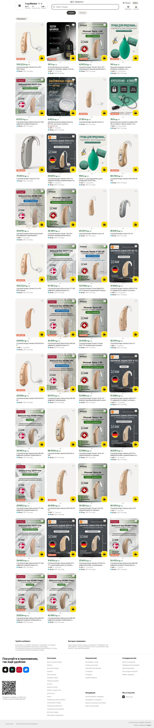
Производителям (128, 668)
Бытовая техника (53, 668)
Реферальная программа (130, 665)
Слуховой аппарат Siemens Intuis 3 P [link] (122, 343)
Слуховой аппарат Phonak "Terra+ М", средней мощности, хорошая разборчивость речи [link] (91, 454)
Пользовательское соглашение (27, 724)
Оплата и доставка (91, 665)
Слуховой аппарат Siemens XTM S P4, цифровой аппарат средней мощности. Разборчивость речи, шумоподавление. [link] (61, 179)
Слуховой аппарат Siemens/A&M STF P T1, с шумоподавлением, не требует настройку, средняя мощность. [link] (61, 564)
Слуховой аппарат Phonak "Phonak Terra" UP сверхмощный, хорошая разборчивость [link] (91, 344)
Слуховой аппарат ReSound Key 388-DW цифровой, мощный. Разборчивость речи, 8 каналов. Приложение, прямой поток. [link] (61, 619)
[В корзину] (42, 58)
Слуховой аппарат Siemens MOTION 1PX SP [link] (61, 509)
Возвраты (88, 674)
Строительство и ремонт (55, 709)
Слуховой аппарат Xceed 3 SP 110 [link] (121, 233)
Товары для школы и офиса (56, 699)
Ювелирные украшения (55, 715)
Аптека (49, 684)
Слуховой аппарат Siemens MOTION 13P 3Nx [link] (123, 179)
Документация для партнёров (95, 703)
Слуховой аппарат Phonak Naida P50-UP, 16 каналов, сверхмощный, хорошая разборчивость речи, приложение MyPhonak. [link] (92, 289)
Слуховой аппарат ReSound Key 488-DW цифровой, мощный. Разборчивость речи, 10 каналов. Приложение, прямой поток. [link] (123, 564)
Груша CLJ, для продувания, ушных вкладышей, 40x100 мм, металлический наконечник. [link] (91, 179)
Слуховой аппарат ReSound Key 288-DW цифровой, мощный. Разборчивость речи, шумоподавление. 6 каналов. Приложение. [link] (30, 619)
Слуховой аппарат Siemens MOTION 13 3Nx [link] (61, 454)
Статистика (9, 724)
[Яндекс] (148, 725)
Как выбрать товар (91, 662)
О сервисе (89, 671)
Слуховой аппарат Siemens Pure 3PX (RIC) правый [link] (28, 289)
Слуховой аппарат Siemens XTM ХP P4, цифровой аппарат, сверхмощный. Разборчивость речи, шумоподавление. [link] (92, 564)
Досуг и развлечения (54, 662)
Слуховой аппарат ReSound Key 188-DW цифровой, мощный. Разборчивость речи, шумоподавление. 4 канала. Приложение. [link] (29, 454)
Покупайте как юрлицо (93, 668)
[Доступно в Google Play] (12, 672)
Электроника (51, 674)
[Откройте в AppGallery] (19, 672)
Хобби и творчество (54, 690)
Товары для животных (54, 706)
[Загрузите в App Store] (5, 672)
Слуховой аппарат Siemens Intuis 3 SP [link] (123, 508)
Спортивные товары (54, 703)
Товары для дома (53, 681)
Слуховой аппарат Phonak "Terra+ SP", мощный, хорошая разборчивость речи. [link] (92, 399)
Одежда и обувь (52, 678)
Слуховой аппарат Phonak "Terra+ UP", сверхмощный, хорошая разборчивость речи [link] (92, 68)
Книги (49, 696)
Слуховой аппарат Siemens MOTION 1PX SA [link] (30, 399)
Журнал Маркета (91, 678)
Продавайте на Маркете (93, 700)
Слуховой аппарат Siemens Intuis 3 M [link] (91, 233)
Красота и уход (52, 687)
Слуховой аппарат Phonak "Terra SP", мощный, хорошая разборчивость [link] (60, 234)
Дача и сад (50, 693)
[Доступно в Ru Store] (26, 672)
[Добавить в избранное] (42, 24)
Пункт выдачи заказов (130, 671)
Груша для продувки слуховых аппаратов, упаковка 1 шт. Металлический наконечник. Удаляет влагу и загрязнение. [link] (123, 68)
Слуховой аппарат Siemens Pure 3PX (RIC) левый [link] (28, 68)
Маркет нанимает (128, 674)
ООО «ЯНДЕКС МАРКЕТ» (142, 722)
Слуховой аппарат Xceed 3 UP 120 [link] (27, 178)
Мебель (49, 665)
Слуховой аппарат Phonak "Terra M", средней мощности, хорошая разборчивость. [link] (91, 509)
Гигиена (49, 671)
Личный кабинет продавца (94, 696)
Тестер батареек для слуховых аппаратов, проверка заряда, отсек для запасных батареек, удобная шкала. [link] (61, 68)
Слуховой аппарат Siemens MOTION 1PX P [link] (30, 344)
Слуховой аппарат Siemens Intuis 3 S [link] (91, 122)
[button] (39, 3)
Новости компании (128, 662)
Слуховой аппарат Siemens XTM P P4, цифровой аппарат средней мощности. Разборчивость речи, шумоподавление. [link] (124, 454)
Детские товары (52, 712)
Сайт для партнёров (92, 706)
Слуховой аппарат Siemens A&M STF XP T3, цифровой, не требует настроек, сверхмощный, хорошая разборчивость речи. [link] (123, 289)
